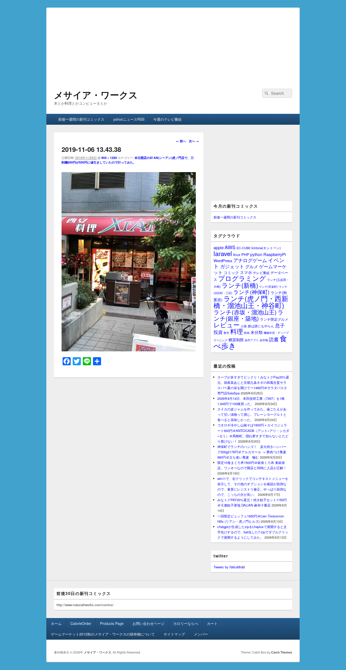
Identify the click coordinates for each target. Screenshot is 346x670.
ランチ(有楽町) (268, 286)
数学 (226, 333)
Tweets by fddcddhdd (229, 567)
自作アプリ (252, 340)
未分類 (257, 332)
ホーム (56, 623)
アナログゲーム (250, 260)
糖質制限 (236, 339)
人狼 (244, 326)
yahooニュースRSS (128, 119)
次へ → (194, 141)
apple (219, 247)
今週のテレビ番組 (167, 119)
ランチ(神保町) (251, 292)
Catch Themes (281, 652)
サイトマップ (174, 634)
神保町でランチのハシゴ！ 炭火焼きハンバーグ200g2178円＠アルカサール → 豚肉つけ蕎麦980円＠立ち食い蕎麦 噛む (251, 452)
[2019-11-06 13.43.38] (129, 350)
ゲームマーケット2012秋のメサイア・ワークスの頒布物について (103, 634)
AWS (230, 247)
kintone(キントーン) (266, 247)
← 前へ (181, 141)
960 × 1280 (109, 157)
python (256, 254)
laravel (223, 253)
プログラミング (242, 278)
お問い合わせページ (148, 623)
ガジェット (232, 266)
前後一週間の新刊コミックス (81, 119)
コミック (231, 272)
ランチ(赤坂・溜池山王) (245, 311)
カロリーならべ (185, 623)
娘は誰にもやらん (261, 325)
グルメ (251, 266)
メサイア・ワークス (96, 94)
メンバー (201, 634)
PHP (245, 254)
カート (212, 623)
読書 (274, 339)
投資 (218, 332)
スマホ (246, 272)
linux (236, 254)
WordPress (223, 260)
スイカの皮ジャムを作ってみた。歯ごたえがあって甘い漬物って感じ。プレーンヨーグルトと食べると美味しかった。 (251, 414)
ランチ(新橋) (240, 284)
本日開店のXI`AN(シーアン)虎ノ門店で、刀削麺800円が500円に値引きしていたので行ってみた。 (128, 160)
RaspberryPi (274, 254)
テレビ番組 (261, 272)
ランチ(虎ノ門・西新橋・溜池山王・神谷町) (251, 301)
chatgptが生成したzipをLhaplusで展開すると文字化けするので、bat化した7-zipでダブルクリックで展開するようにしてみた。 (252, 532)
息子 (280, 325)
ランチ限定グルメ (274, 319)
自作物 (264, 340)
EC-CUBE (244, 248)
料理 (236, 331)
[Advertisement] (173, 43)
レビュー (227, 324)
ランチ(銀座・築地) (249, 315)
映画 (246, 333)
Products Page (112, 623)
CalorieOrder (80, 623)
